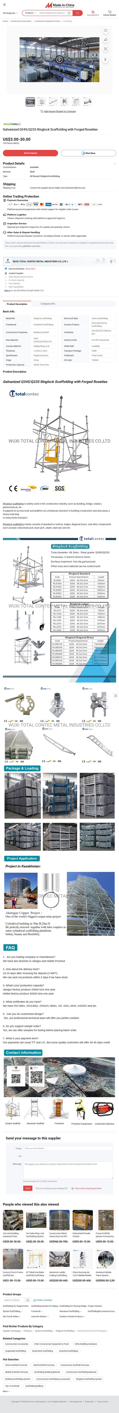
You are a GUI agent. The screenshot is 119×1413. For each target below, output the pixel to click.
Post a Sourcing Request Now (86, 1188)
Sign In (7, 290)
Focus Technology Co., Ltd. (40, 1401)
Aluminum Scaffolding (69, 1311)
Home (5, 21)
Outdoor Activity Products (71, 1316)
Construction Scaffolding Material (81, 1372)
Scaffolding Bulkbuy (34, 1386)
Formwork (35, 1311)
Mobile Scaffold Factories (16, 1372)
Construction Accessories (16, 1343)
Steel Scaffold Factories (44, 1365)
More (5, 1391)
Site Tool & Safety (10, 1316)
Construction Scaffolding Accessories (53, 1379)
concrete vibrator (39, 1316)
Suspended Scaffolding (15, 1350)
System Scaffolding (11, 1311)
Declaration (89, 1401)
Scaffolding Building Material (47, 1372)
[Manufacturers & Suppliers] (59, 5)
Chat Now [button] (90, 153)
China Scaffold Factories (16, 1365)
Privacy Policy (102, 1401)
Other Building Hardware (86, 1343)
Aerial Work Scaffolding (42, 1350)
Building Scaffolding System (17, 1379)
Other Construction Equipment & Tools (51, 1343)
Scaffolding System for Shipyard (45, 1306)
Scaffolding (67, 21)
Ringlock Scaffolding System (89, 1379)
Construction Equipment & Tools (47, 21)
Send (28, 1188)
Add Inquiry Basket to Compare (60, 111)
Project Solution (95, 1306)
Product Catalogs (44, 1300)
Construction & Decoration (21, 21)
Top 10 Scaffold (12, 1386)
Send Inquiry (30, 153)
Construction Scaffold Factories (75, 1365)
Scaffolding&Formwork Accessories (102, 1311)
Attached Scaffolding (68, 1350)
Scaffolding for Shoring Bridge (72, 1306)
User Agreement (76, 1401)
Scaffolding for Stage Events (15, 1306)
